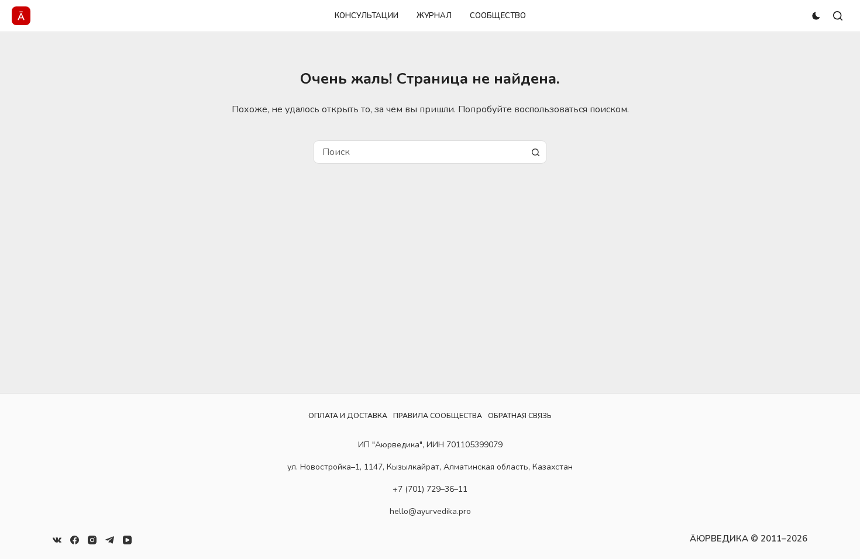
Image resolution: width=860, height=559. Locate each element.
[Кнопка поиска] (535, 152)
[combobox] (419, 152)
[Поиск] (837, 15)
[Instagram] (92, 540)
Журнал (434, 16)
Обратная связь (520, 415)
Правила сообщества (437, 415)
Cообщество (498, 16)
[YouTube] (127, 540)
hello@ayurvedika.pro (430, 511)
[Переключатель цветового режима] (816, 16)
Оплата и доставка (347, 415)
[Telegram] (109, 540)
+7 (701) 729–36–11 (430, 489)
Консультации (366, 16)
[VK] (57, 540)
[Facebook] (74, 540)
